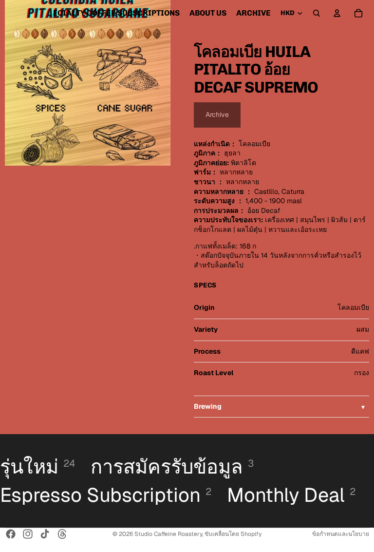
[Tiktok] (45, 534)
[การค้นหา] (316, 13)
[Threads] (62, 534)
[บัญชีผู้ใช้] (337, 13)
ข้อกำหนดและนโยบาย (340, 534)
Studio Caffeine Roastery (168, 534)
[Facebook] (11, 534)
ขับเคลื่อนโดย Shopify (233, 534)
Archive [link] (217, 114)
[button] (281, 407)
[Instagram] (28, 534)
